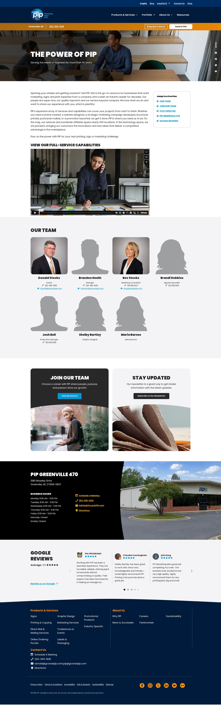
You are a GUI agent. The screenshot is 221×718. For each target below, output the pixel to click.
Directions (84, 510)
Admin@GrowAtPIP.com (91, 505)
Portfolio (147, 14)
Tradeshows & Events (65, 631)
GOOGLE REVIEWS (169, 120)
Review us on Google (43, 583)
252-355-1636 (57, 26)
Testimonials (146, 622)
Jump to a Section (167, 96)
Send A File (181, 26)
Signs (34, 616)
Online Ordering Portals (39, 641)
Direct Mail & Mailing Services (40, 631)
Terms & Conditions (53, 684)
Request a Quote (156, 26)
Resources (183, 14)
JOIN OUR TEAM (168, 106)
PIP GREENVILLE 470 (170, 115)
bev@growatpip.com (133, 288)
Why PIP (116, 616)
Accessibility (69, 684)
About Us (164, 14)
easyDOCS (162, 3)
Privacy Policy (37, 684)
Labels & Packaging (63, 641)
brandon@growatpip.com (92, 288)
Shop (189, 3)
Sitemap (109, 684)
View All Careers (70, 396)
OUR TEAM (165, 101)
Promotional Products (91, 618)
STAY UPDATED (168, 111)
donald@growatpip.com (51, 288)
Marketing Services (68, 622)
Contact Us (179, 3)
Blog (152, 3)
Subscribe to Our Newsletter (151, 396)
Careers (143, 616)
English (143, 3)
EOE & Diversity (83, 684)
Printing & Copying (41, 622)
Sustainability (173, 616)
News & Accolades (123, 622)
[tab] (124, 590)
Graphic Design (66, 616)
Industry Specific (93, 626)
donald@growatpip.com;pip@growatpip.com (60, 663)
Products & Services (123, 14)
